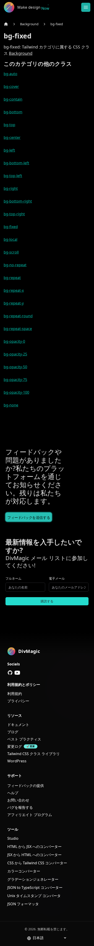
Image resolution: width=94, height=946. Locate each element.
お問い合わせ (18, 800)
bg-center (12, 137)
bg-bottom (13, 111)
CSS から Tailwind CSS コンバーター (37, 862)
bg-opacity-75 (15, 379)
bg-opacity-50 (15, 366)
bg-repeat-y (14, 303)
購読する (47, 601)
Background (29, 24)
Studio (12, 838)
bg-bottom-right (18, 201)
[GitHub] (10, 672)
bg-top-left (13, 175)
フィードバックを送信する (28, 517)
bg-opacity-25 (15, 354)
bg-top (9, 124)
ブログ (12, 731)
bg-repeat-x (14, 290)
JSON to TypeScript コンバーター (35, 887)
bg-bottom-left (16, 162)
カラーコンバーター (23, 871)
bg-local (10, 239)
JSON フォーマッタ (23, 903)
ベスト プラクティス (24, 739)
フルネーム (13, 578)
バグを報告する (20, 807)
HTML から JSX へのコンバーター (34, 846)
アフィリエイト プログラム (29, 814)
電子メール (57, 578)
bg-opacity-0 (14, 341)
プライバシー (18, 700)
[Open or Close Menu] (85, 7)
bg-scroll (11, 252)
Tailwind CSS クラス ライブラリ (33, 753)
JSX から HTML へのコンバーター (34, 854)
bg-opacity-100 (16, 392)
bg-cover (11, 86)
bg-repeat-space (18, 328)
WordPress (16, 760)
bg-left (9, 150)
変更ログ (14, 746)
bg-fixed (56, 24)
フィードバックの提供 (25, 785)
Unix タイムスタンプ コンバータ (34, 895)
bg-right (11, 188)
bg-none (11, 405)
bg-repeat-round (18, 315)
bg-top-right (14, 213)
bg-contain (13, 99)
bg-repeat (12, 277)
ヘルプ (12, 792)
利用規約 (14, 693)
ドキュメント (18, 724)
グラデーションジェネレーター (32, 879)
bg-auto (10, 73)
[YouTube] (17, 673)
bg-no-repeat (15, 264)
